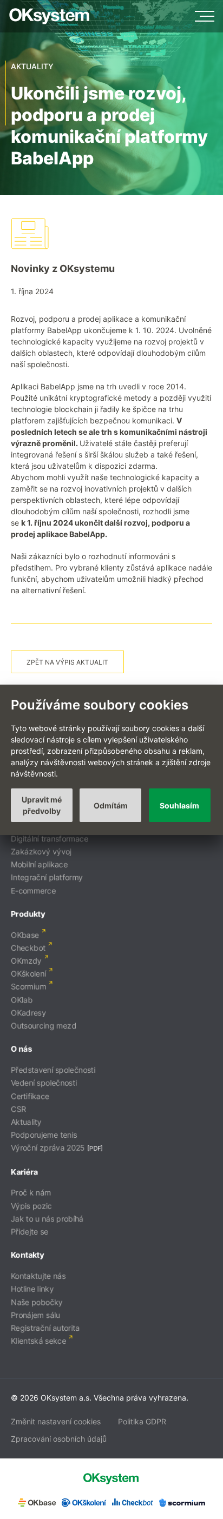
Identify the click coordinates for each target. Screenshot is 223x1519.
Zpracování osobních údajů (59, 1438)
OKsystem (49, 16)
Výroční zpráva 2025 (48, 1147)
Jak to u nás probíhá (47, 1218)
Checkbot (28, 947)
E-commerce (33, 890)
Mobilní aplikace (39, 864)
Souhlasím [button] (179, 805)
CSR (18, 1108)
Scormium (28, 986)
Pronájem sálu (35, 1314)
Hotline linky (32, 1289)
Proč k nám (31, 1192)
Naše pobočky (37, 1301)
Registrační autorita (45, 1327)
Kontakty (27, 1254)
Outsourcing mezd (43, 1025)
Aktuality (26, 1121)
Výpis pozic (31, 1205)
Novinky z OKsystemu (63, 268)
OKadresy (28, 1012)
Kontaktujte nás (38, 1276)
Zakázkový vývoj (41, 851)
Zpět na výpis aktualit (67, 662)
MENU (204, 16)
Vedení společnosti (44, 1082)
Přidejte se (29, 1231)
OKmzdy (26, 960)
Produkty (28, 913)
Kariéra (24, 1171)
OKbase (25, 934)
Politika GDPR (142, 1421)
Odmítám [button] (111, 805)
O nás (21, 1048)
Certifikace (30, 1095)
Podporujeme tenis (44, 1134)
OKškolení (28, 973)
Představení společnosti (53, 1069)
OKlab (21, 999)
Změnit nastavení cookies (56, 1421)
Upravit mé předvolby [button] (42, 805)
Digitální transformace (49, 838)
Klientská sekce (38, 1340)
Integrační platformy (47, 877)
